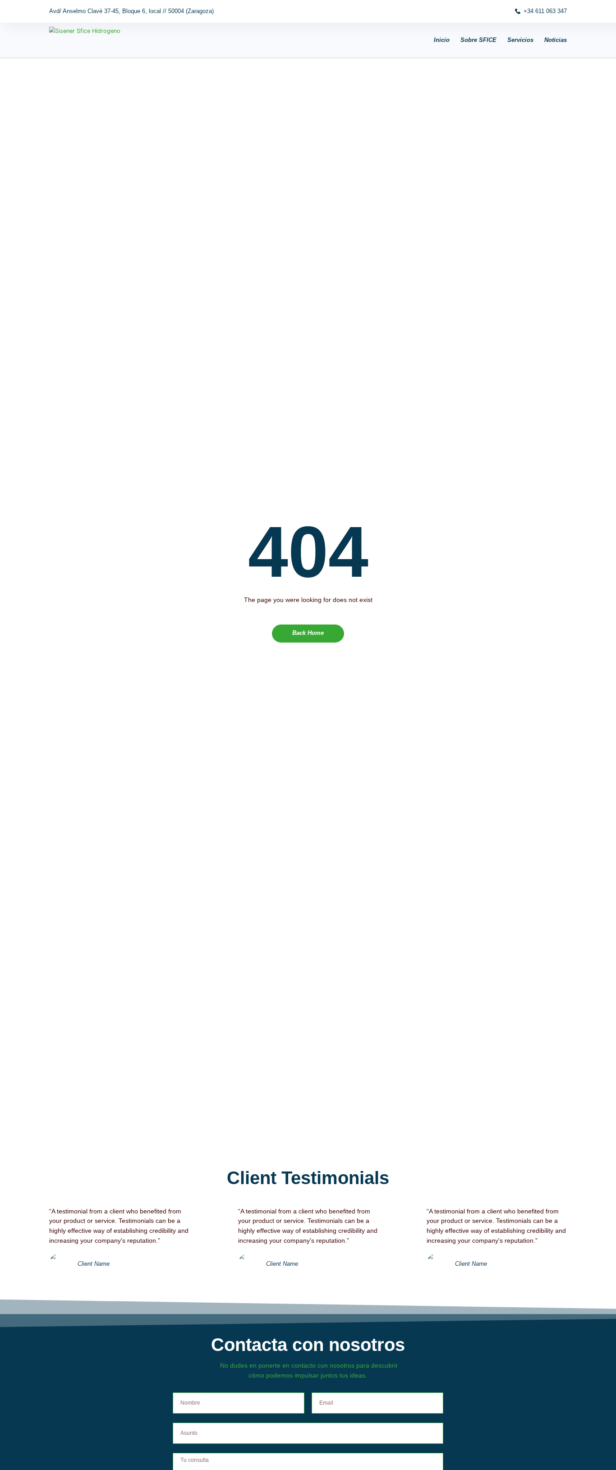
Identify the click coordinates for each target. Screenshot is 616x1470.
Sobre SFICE (478, 40)
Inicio (442, 40)
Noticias (555, 40)
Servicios (520, 40)
